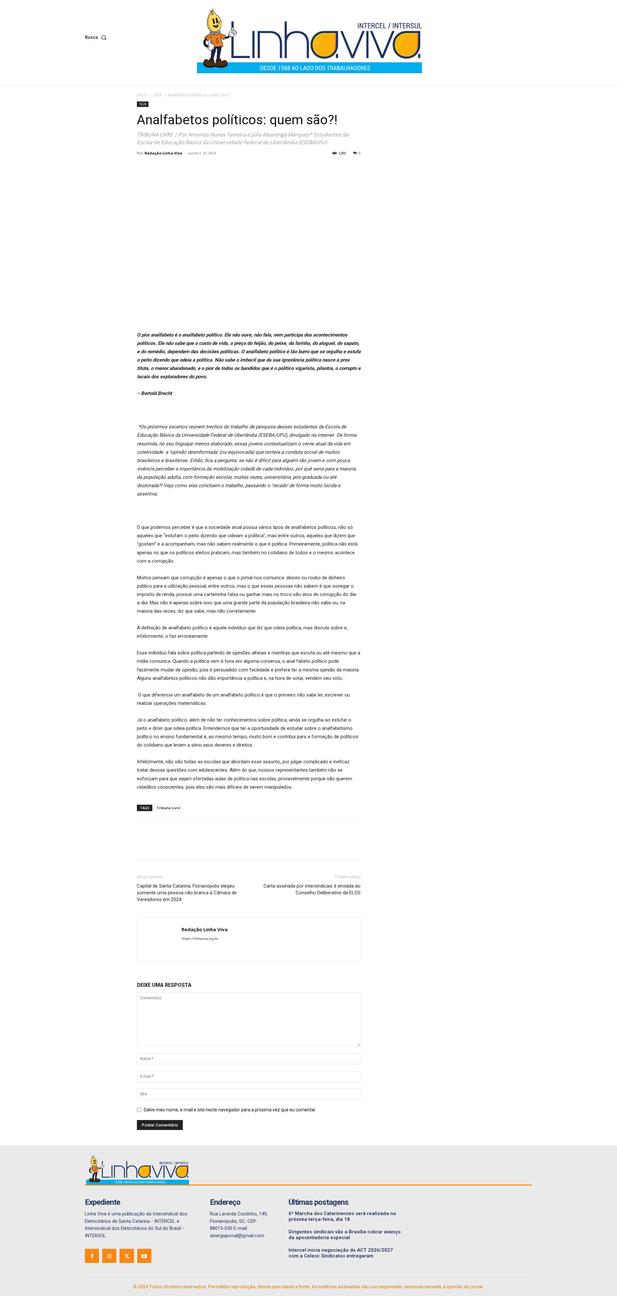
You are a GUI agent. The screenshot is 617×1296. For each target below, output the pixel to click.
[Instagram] (109, 1256)
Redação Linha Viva (163, 153)
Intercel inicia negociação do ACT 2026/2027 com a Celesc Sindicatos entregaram (341, 1253)
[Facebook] (143, 167)
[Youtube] (144, 1256)
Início (142, 95)
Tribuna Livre (168, 807)
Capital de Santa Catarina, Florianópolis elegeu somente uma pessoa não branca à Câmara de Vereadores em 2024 (187, 892)
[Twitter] (158, 167)
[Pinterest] (172, 167)
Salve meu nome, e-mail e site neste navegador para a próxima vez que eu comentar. (230, 1109)
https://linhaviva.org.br (200, 939)
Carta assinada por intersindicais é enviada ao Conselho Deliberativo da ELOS (312, 889)
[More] (203, 167)
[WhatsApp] (187, 167)
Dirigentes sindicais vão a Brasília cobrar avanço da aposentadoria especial (345, 1234)
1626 (157, 95)
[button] (97, 37)
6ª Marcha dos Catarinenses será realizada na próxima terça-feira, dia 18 (342, 1216)
